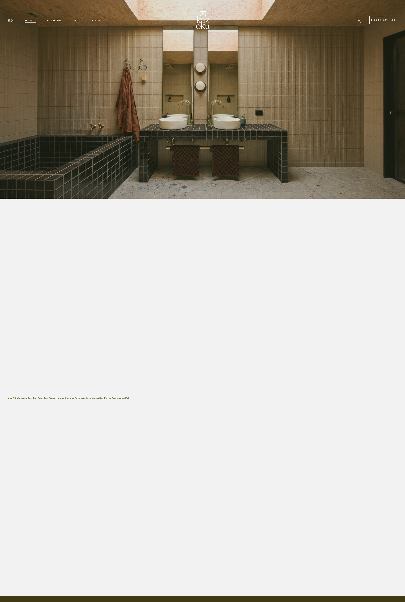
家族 (10, 20)
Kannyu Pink (123, 398)
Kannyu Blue (97, 398)
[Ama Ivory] (86, 392)
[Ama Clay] (65, 392)
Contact (97, 20)
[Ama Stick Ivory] (15, 392)
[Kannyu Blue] (98, 392)
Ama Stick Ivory (15, 398)
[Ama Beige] (75, 392)
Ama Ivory (86, 398)
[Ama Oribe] (38, 392)
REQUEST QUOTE (383, 20)
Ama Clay (64, 398)
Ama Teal (27, 398)
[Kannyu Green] (111, 392)
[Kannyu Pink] (124, 392)
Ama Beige (75, 398)
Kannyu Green (111, 398)
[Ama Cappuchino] (52, 392)
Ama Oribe (38, 398)
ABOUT (77, 20)
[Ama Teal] (28, 392)
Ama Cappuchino (52, 398)
